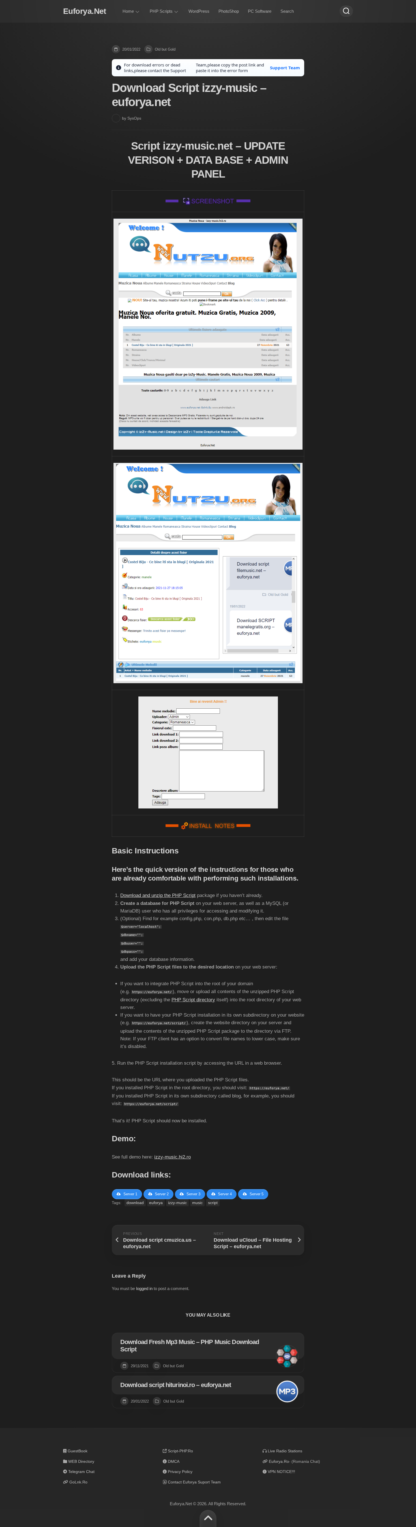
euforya (156, 1202)
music (197, 1202)
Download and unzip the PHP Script (158, 895)
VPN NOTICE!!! (281, 1471)
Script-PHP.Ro (180, 1451)
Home (128, 11)
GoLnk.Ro (78, 1482)
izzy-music (177, 1202)
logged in (144, 1288)
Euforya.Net (84, 11)
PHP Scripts (161, 11)
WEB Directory (81, 1461)
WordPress (198, 11)
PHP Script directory (193, 999)
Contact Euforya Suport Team (194, 1482)
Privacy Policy (180, 1471)
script (213, 1202)
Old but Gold (165, 49)
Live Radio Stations (285, 1451)
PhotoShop (228, 11)
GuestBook (77, 1451)
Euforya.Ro (279, 1461)
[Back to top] (208, 1518)
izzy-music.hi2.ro (172, 1157)
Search (287, 11)
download (135, 1202)
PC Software (259, 11)
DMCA (173, 1461)
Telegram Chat (81, 1471)
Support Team (285, 67)
